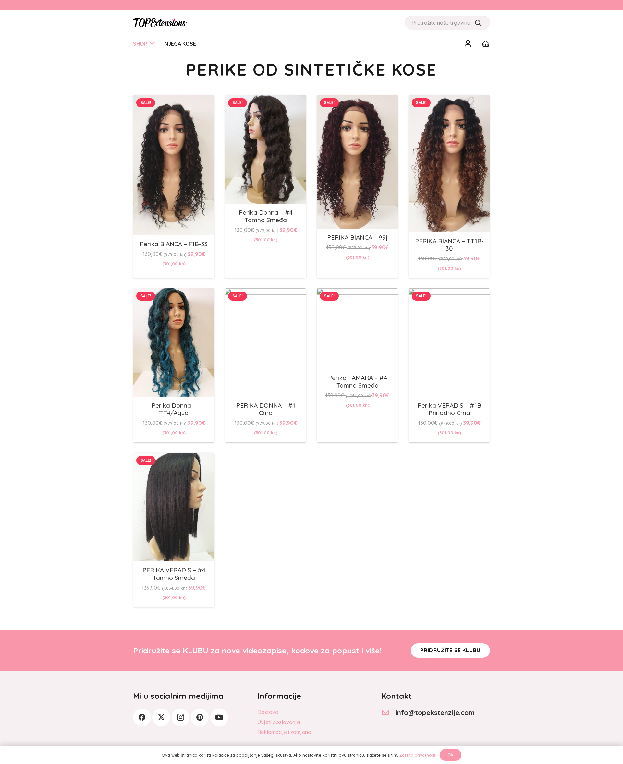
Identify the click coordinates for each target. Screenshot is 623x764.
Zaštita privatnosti (417, 755)
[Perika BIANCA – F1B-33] (173, 99)
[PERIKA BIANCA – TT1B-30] (449, 99)
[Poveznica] (469, 43)
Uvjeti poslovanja (278, 722)
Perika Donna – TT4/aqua (174, 409)
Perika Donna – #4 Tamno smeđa (266, 216)
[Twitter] (161, 717)
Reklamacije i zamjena (284, 732)
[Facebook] (142, 717)
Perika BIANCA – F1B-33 (174, 244)
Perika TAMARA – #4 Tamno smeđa (357, 381)
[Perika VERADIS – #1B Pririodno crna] (449, 293)
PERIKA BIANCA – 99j (357, 237)
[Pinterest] (200, 717)
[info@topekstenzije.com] (388, 713)
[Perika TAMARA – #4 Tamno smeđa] (357, 293)
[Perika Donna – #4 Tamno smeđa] (265, 99)
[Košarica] (486, 44)
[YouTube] (219, 717)
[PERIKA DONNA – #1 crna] (265, 293)
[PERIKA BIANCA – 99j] (357, 99)
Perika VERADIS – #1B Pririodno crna (449, 409)
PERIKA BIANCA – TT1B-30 (449, 244)
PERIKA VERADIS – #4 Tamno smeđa (173, 573)
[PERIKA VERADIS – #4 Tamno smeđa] (173, 457)
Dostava (267, 712)
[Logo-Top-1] (160, 22)
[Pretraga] (478, 23)
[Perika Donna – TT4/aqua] (173, 293)
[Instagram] (180, 717)
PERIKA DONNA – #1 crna (265, 409)
